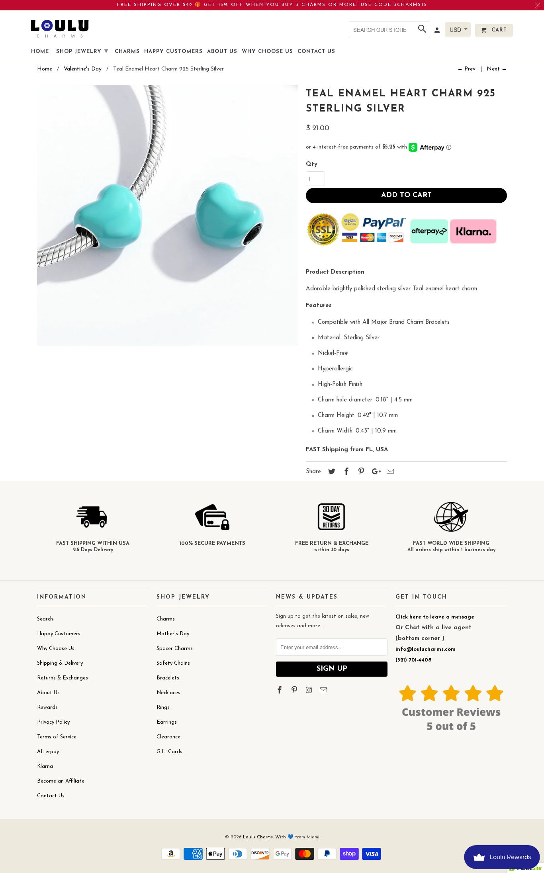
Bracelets (168, 678)
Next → (497, 69)
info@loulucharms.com (425, 649)
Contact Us (51, 796)
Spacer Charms (175, 648)
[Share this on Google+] (374, 472)
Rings (163, 707)
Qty (311, 164)
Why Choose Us (55, 648)
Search (45, 619)
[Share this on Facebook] (345, 472)
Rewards (47, 707)
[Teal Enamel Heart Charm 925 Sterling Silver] (167, 215)
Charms (166, 619)
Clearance (168, 737)
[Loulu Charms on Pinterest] (295, 691)
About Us (48, 692)
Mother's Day (173, 633)
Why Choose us (267, 51)
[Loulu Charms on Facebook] (280, 691)
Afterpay (48, 751)
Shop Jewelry (82, 51)
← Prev (466, 69)
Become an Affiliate (60, 781)
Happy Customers (58, 633)
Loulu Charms (258, 837)
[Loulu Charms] (60, 28)
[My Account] (437, 32)
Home (40, 51)
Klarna (45, 766)
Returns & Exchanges (62, 678)
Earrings (167, 722)
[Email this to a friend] (389, 472)
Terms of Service (56, 737)
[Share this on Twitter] (330, 472)
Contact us (316, 51)
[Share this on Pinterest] (360, 472)
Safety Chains (173, 663)
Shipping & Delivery (60, 663)
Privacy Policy (53, 722)
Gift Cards (169, 751)
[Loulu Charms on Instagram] (309, 691)
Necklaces (168, 692)
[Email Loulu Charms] (324, 691)
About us (222, 51)
